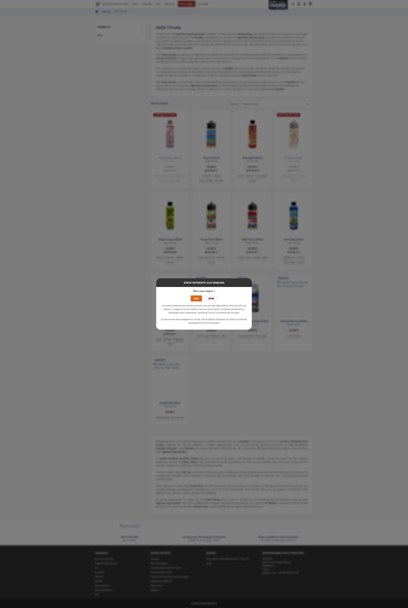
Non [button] (211, 298)
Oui (196, 298)
